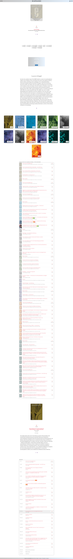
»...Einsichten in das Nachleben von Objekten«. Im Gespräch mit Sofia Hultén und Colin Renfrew (36, 507)
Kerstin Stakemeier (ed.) (33, 428)
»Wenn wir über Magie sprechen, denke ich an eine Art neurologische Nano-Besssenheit (34, 253)
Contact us (40, 558)
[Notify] (35, 34)
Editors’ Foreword (25, 321)
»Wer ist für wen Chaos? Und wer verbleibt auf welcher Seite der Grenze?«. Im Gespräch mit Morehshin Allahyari (35, 386)
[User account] (69, 1)
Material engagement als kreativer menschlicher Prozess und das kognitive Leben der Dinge (36, 500)
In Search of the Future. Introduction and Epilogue (30, 260)
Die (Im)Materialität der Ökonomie (31, 531)
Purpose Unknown (28, 503)
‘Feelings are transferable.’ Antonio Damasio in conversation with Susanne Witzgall (34, 330)
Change (36, 65)
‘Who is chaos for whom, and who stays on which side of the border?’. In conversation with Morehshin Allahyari (34, 357)
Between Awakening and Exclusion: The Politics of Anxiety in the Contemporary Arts (33, 337)
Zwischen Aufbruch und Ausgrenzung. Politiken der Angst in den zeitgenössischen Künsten (33, 318)
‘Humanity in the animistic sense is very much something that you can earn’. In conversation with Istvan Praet (35, 349)
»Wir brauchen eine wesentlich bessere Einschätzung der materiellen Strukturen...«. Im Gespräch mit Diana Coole (36, 472)
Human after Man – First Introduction (28, 344)
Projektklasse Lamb (29, 492)
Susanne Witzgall (36, 29)
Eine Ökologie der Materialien (30, 480)
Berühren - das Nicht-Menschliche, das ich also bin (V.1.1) (34, 521)
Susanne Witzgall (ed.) (40, 428)
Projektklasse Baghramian (30, 546)
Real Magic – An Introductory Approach (29, 271)
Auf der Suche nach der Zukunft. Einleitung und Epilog (31, 198)
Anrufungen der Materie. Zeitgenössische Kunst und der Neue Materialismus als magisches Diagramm (35, 245)
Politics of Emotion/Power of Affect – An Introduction (31, 325)
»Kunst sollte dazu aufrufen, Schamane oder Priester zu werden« (33, 237)
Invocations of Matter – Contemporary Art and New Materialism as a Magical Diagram (35, 276)
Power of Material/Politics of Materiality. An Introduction (31, 171)
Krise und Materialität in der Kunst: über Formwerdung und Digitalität (35, 528)
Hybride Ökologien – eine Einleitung (28, 283)
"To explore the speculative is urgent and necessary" (31, 264)
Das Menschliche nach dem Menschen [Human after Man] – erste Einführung (35, 373)
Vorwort (24, 229)
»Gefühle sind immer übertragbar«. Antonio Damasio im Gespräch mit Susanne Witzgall (35, 310)
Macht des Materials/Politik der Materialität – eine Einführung (32, 167)
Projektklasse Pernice (29, 517)
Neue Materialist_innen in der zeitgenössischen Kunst (34, 511)
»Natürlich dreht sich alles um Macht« (28, 248)
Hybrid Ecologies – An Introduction (28, 294)
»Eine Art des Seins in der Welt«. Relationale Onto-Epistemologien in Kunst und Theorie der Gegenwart (35, 287)
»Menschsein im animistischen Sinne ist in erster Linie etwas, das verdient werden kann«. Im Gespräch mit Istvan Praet (34, 378)
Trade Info (37, 558)
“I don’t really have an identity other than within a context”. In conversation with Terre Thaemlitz (34, 214)
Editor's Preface (25, 178)
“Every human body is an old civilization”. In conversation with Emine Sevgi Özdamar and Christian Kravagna (34, 221)
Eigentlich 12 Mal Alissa (29, 524)
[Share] (37, 34)
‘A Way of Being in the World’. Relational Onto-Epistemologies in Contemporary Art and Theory (35, 299)
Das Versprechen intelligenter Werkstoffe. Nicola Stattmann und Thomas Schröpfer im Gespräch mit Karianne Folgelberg (36, 496)
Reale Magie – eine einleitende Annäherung (29, 233)
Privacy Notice (44, 558)
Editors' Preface (25, 256)
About (33, 558)
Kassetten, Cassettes (29, 514)
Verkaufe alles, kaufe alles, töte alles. (31, 535)
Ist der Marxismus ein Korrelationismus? (32, 543)
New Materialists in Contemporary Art (29, 175)
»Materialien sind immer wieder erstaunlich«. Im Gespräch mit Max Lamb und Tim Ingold (36, 488)
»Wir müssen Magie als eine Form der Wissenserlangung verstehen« (33, 240)
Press (35, 558)
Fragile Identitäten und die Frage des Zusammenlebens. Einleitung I (33, 186)
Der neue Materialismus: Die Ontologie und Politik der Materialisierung (34, 468)
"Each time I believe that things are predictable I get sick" (31, 267)
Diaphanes (36, 1)
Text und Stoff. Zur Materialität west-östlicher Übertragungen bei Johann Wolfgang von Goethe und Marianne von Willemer (36, 476)
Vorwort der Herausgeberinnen (27, 163)
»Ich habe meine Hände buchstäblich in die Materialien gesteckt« (36, 483)
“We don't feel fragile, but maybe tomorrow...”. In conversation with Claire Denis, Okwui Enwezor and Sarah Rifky (35, 218)
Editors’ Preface (25, 201)
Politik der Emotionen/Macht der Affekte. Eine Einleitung (31, 306)
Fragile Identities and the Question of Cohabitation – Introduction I (33, 205)
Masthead (47, 558)
